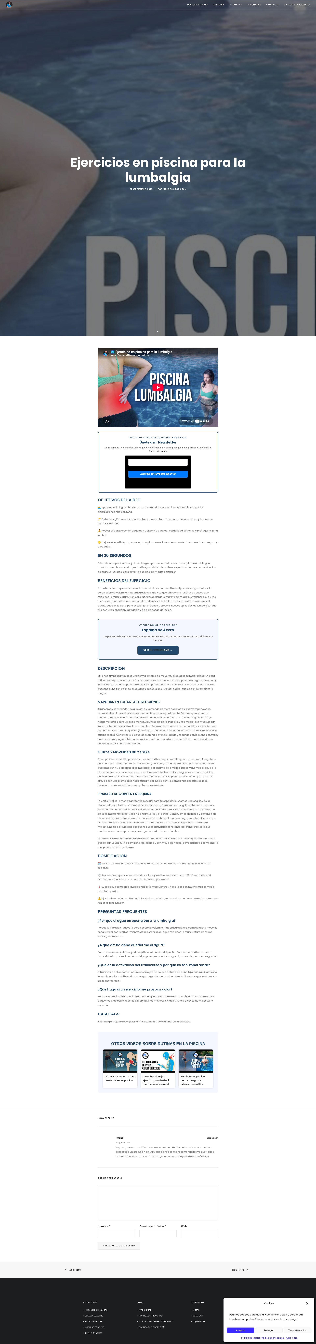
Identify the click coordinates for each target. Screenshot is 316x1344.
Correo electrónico (152, 1226)
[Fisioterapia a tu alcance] (9, 4)
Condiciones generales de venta (156, 1321)
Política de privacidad (273, 1337)
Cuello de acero (93, 1333)
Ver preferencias (297, 1330)
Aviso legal (291, 1337)
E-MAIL (196, 1310)
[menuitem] (198, 5)
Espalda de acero (94, 1315)
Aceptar (240, 1330)
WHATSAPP (198, 1315)
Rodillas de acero (94, 1321)
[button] (307, 1303)
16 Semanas (254, 4)
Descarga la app (197, 4)
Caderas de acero (94, 1327)
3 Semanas (235, 4)
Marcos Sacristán (174, 189)
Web (184, 1226)
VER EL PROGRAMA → (158, 650)
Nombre (104, 1226)
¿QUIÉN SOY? (199, 1321)
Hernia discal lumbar (96, 1310)
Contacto (272, 4)
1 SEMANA (218, 4)
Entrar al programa (297, 4)
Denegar (269, 1330)
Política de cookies (250, 1337)
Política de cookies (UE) (151, 1327)
